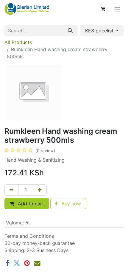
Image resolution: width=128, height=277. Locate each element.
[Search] (70, 30)
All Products (18, 42)
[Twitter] (16, 263)
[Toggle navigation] (117, 8)
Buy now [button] (70, 204)
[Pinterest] (27, 263)
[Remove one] (11, 190)
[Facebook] (7, 263)
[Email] (37, 263)
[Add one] (40, 190)
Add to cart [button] (30, 204)
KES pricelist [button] (100, 31)
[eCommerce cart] (103, 9)
